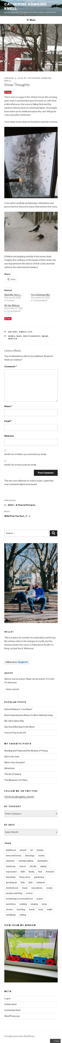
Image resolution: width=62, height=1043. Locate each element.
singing (34, 904)
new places (37, 888)
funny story (24, 877)
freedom (50, 871)
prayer (39, 898)
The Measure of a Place (15, 780)
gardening (39, 877)
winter (12, 339)
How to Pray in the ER (15, 732)
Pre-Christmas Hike (40, 294)
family (31, 871)
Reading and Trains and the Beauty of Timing (26, 750)
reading (23, 904)
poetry (29, 893)
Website (9, 436)
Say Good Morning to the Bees (19, 727)
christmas (11, 866)
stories (9, 909)
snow (45, 336)
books (41, 855)
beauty (40, 850)
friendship (11, 877)
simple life (26, 332)
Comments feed (12, 1010)
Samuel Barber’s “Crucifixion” (18, 709)
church (22, 866)
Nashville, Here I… (12, 294)
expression (11, 871)
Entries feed (10, 1004)
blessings (30, 855)
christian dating (25, 861)
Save (9, 92)
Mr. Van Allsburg (11, 305)
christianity (42, 861)
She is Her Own (11, 756)
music (25, 888)
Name (8, 406)
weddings (11, 915)
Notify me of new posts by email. (20, 464)
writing (22, 915)
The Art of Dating (12, 774)
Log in (7, 998)
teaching (21, 909)
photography (31, 336)
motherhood (12, 888)
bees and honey (13, 855)
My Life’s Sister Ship (14, 721)
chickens (10, 861)
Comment (10, 366)
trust (40, 909)
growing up (11, 882)
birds (11, 336)
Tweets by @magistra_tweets (19, 796)
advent (23, 850)
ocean (49, 888)
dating (43, 866)
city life (33, 866)
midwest (40, 882)
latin (31, 882)
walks (49, 909)
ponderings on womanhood (19, 898)
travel (32, 909)
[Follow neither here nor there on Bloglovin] (16, 663)
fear (40, 871)
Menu (32, 20)
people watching (14, 893)
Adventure (9, 768)
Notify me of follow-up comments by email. (25, 454)
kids (19, 336)
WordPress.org (12, 1016)
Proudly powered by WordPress (19, 1036)
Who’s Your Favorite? (14, 762)
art (31, 850)
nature (12, 332)
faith (23, 871)
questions (11, 904)
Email (8, 421)
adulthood (11, 850)
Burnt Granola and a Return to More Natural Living (28, 715)
